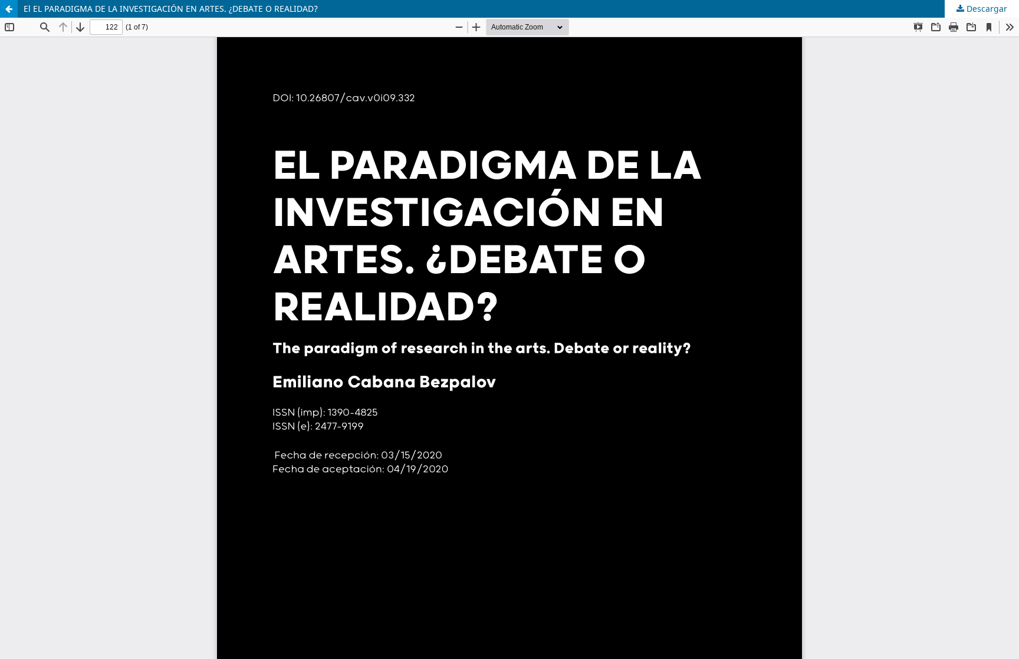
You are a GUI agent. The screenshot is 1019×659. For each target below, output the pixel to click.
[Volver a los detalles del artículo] (9, 9)
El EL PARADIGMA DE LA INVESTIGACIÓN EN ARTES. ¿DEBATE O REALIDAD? (171, 8)
